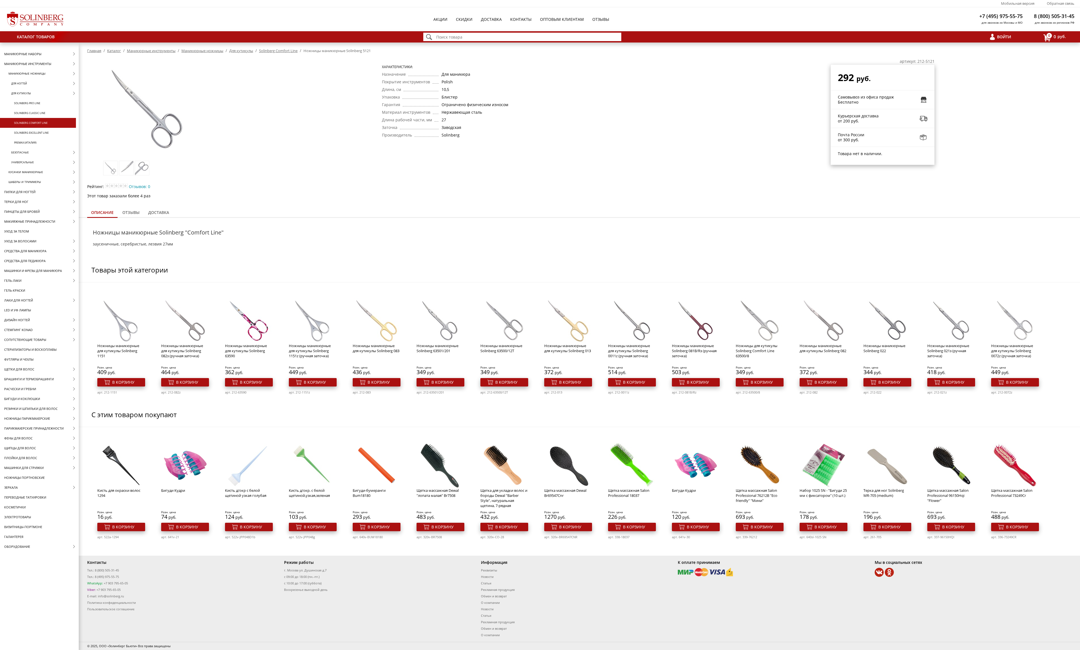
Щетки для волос (19, 369)
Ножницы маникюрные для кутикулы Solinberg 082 (823, 348)
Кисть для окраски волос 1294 (118, 493)
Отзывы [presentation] (131, 212)
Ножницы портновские (24, 477)
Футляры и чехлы (18, 359)
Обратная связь (1060, 3)
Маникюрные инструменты (27, 64)
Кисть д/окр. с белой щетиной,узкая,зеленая (309, 493)
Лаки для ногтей (18, 300)
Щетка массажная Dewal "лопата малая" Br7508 (438, 493)
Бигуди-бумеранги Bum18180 (369, 493)
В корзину (123, 382)
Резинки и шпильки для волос (31, 408)
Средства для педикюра (25, 261)
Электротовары (17, 517)
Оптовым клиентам (562, 19)
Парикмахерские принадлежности (34, 428)
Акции (440, 19)
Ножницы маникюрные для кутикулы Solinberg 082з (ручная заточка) (182, 350)
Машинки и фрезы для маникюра (33, 271)
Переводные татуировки (25, 497)
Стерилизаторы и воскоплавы (30, 349)
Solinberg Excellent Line (31, 133)
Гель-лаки (12, 280)
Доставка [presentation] (158, 212)
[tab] (102, 213)
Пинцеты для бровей (22, 211)
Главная (94, 50)
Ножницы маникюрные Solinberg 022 (884, 348)
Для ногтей (19, 83)
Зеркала (11, 487)
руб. (1057, 36)
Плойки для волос (20, 458)
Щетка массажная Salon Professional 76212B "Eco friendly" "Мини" (756, 495)
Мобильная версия (1017, 3)
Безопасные (20, 152)
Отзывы (600, 19)
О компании (490, 602)
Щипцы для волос (20, 448)
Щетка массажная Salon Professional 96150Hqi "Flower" (948, 495)
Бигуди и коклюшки (22, 399)
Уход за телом (16, 231)
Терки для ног (16, 202)
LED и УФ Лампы (17, 310)
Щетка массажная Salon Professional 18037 (628, 493)
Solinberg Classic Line (29, 113)
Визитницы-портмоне (23, 527)
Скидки (464, 19)
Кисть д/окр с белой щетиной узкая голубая (245, 493)
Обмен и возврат (494, 596)
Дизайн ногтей (17, 320)
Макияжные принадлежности (29, 221)
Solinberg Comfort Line (31, 123)
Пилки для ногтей (19, 192)
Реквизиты (489, 570)
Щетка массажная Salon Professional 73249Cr (1011, 493)
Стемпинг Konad (18, 330)
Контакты (521, 19)
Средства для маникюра (25, 251)
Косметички (15, 507)
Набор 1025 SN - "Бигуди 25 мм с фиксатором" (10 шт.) (823, 493)
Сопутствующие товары (25, 340)
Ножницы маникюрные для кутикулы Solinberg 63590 (246, 350)
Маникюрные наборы (22, 54)
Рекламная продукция (498, 590)
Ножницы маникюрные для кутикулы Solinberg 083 (376, 348)
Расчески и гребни (20, 389)
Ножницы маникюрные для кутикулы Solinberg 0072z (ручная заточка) (1012, 350)
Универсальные (22, 162)
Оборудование (17, 546)
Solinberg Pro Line (27, 103)
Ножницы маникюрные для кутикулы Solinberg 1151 (118, 350)
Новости (487, 577)
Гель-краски (14, 290)
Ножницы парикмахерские (27, 418)
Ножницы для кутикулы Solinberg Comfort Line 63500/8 (756, 350)
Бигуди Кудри (173, 490)
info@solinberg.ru (111, 596)
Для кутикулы (21, 93)
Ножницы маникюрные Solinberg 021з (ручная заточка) (948, 350)
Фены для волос (18, 438)
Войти (1004, 36)
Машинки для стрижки (24, 468)
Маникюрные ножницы (27, 73)
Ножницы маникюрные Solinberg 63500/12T (501, 348)
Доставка (491, 19)
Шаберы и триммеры (24, 182)
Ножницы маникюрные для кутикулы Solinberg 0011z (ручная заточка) (629, 350)
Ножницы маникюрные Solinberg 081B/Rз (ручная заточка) (694, 350)
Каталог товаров (36, 36)
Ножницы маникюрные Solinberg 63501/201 (437, 348)
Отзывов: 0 (139, 186)
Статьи (486, 583)
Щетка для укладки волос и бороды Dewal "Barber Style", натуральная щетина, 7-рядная (503, 498)
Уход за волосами (20, 241)
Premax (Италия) (25, 142)
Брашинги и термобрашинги (29, 379)
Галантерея (13, 537)
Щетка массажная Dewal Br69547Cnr (565, 493)
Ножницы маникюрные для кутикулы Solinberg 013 (567, 348)
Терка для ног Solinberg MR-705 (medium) (883, 493)
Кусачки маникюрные (25, 172)
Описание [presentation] (102, 212)
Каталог (114, 50)
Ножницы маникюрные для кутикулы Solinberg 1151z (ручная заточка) (310, 350)
